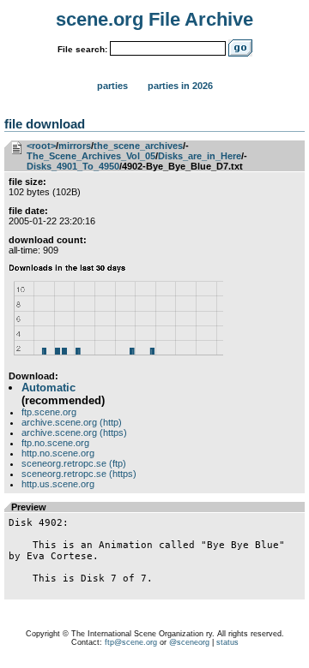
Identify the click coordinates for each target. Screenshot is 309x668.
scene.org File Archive (154, 19)
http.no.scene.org (57, 453)
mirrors (74, 145)
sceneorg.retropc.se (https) (78, 473)
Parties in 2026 (180, 86)
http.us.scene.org (57, 484)
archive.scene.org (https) (74, 432)
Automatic (48, 387)
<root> (41, 145)
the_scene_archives (138, 145)
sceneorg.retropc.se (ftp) (73, 463)
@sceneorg (189, 642)
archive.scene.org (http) (71, 422)
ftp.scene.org (48, 412)
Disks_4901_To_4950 (73, 166)
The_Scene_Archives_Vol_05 (91, 156)
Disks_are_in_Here (199, 156)
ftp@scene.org (131, 642)
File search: (82, 49)
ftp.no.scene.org (55, 443)
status (227, 642)
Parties (112, 86)
